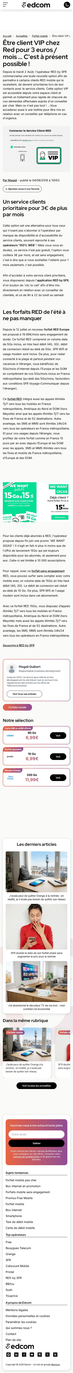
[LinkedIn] (16, 1354)
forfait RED (14, 399)
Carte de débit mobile (20, 1228)
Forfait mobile (40, 35)
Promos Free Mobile (19, 1198)
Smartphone (14, 1216)
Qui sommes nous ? (19, 1328)
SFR (8, 1260)
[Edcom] (36, 4)
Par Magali (10, 180)
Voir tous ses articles (24, 694)
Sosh (9, 1290)
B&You (10, 1284)
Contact (11, 1334)
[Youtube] (32, 1354)
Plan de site (13, 1340)
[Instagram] (40, 1354)
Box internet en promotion (23, 1186)
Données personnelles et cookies (28, 1316)
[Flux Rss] (55, 1354)
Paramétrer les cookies (21, 1322)
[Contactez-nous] (67, 5)
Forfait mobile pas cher (21, 1180)
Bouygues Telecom (18, 1248)
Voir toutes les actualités (36, 1085)
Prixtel (10, 1272)
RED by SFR (14, 1278)
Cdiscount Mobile (17, 1266)
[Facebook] (24, 1354)
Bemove (55, 1364)
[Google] (8, 1354)
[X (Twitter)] (47, 1354)
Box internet (14, 1210)
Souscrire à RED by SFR (18, 645)
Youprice (12, 1296)
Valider (37, 1143)
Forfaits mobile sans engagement (28, 1192)
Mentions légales (17, 1310)
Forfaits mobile (17, 707)
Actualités (21, 35)
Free (9, 1242)
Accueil (7, 35)
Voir (58, 735)
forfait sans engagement (48, 571)
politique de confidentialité (26, 1156)
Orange (10, 1254)
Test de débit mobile (19, 1222)
